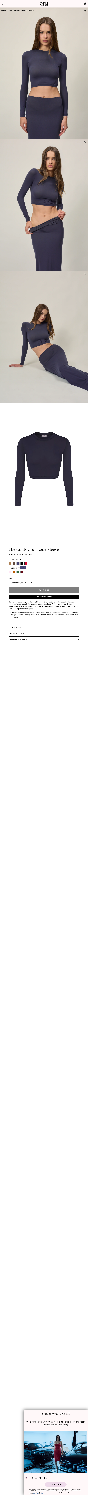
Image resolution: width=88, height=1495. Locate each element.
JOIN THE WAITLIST (44, 597)
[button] (19, 4)
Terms (41, 1493)
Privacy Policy (36, 1493)
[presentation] (44, 73)
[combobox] (27, 1478)
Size (10, 579)
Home (3, 10)
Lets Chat (56, 1484)
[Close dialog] (85, 1412)
